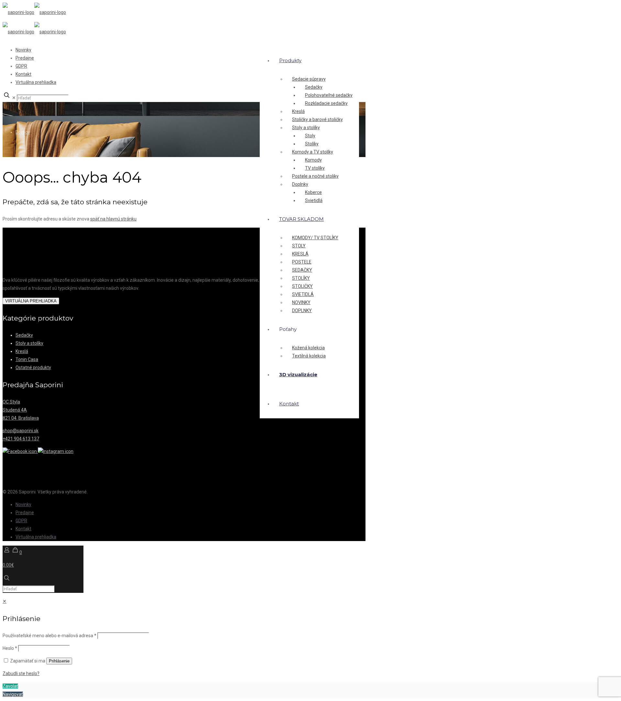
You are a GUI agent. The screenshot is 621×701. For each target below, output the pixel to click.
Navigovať (13, 694)
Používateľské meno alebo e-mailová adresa (49, 635)
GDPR (21, 66)
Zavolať (10, 686)
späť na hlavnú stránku (113, 218)
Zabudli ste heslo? (21, 673)
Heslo (10, 648)
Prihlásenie (59, 661)
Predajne (25, 58)
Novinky (23, 49)
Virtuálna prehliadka (36, 82)
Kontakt (23, 74)
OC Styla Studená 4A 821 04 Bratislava (21, 410)
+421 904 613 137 (21, 438)
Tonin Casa (27, 359)
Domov (23, 132)
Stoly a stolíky (29, 343)
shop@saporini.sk (20, 430)
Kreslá (22, 351)
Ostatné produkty (33, 367)
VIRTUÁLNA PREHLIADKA (31, 301)
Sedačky (24, 335)
